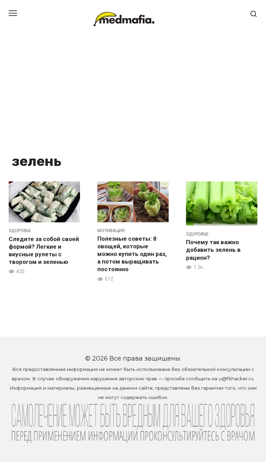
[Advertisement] (133, 90)
